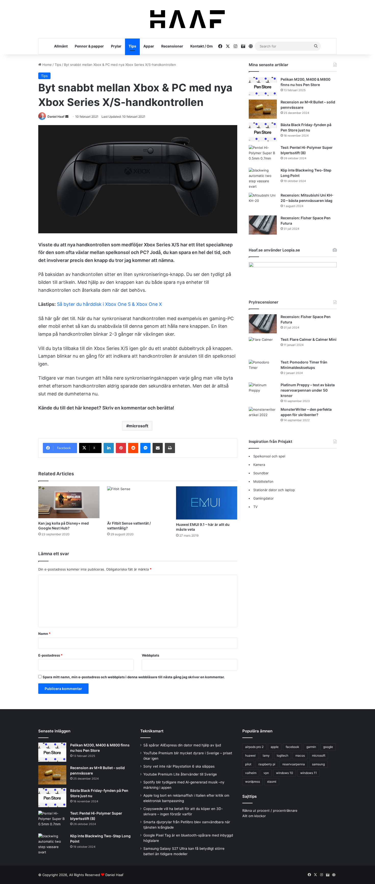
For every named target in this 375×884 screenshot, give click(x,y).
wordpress (252, 781)
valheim (250, 773)
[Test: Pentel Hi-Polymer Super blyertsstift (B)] (263, 154)
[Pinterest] (121, 448)
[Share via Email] (158, 448)
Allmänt (61, 46)
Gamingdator (263, 498)
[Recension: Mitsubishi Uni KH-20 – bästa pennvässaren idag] (263, 202)
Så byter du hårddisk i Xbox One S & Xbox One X (109, 304)
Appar (148, 46)
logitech (282, 755)
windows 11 (308, 773)
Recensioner (172, 46)
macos (300, 755)
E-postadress (50, 655)
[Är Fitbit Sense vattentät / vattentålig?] (137, 502)
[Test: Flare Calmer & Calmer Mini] (263, 346)
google (328, 747)
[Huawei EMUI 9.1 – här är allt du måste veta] (206, 502)
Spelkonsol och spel (269, 456)
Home (46, 65)
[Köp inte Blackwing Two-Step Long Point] (263, 178)
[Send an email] (66, 116)
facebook (292, 747)
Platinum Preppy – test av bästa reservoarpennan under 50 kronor (308, 390)
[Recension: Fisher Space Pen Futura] (263, 225)
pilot (248, 764)
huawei (250, 755)
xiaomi (271, 781)
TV (255, 507)
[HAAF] (187, 19)
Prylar (116, 46)
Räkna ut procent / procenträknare (269, 810)
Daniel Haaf (56, 116)
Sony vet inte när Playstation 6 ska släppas (179, 766)
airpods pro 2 (254, 747)
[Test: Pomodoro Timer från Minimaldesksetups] (263, 369)
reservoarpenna (293, 764)
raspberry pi (266, 764)
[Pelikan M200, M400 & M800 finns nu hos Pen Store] (263, 86)
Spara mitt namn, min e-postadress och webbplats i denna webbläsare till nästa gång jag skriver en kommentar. (134, 677)
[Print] (170, 448)
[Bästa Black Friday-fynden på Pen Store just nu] (263, 131)
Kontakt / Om (201, 46)
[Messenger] (145, 448)
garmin (311, 747)
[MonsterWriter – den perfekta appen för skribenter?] (263, 416)
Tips (132, 46)
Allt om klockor (254, 816)
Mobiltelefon (263, 481)
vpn (266, 773)
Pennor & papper (89, 46)
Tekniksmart (152, 731)
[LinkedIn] (109, 448)
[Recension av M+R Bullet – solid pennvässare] (263, 109)
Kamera (259, 465)
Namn (44, 634)
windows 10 (284, 773)
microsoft (138, 425)
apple (275, 747)
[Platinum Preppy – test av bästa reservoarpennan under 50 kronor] (263, 392)
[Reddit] (133, 448)
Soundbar (261, 473)
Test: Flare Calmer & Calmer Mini (308, 339)
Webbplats (150, 655)
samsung (318, 764)
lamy (266, 755)
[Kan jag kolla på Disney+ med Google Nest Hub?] (68, 502)
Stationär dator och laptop (274, 490)
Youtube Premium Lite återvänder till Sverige (180, 774)
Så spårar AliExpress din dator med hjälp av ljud (182, 745)
